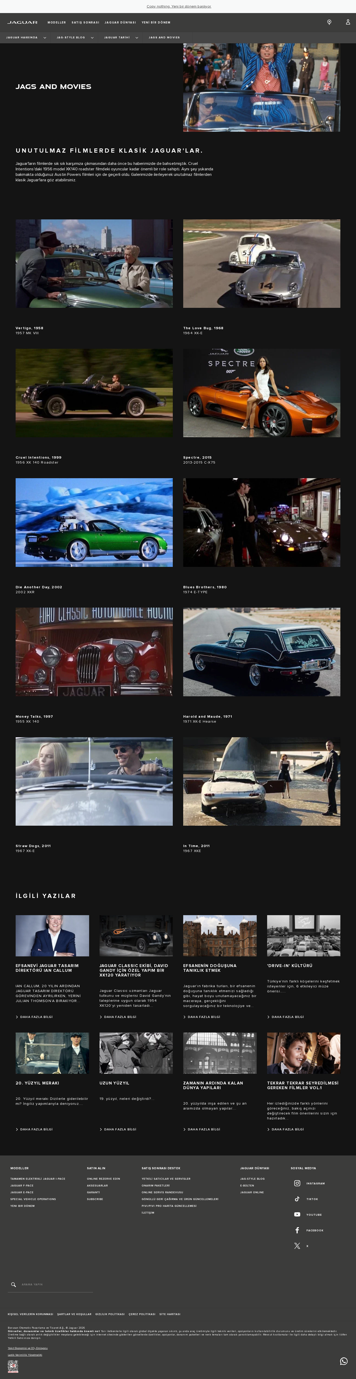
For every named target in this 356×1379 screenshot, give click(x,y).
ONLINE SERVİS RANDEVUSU (162, 1192)
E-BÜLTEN (247, 1185)
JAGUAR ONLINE (252, 1192)
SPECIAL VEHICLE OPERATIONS (33, 1199)
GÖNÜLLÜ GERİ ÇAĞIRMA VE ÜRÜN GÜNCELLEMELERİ (180, 1199)
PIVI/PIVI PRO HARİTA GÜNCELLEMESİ (169, 1206)
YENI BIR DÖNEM (22, 1206)
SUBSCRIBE (95, 1199)
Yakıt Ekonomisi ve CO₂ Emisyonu (28, 1348)
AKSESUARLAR (97, 1185)
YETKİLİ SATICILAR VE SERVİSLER (166, 1178)
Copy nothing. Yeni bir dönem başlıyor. (179, 6)
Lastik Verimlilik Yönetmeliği (25, 1355)
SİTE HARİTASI (170, 1314)
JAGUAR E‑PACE (22, 1192)
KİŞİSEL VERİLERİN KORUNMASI (30, 1314)
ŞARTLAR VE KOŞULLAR (74, 1314)
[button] (348, 22)
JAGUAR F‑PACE (22, 1185)
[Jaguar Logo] (22, 22)
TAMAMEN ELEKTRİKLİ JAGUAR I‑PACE (37, 1178)
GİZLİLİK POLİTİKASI (110, 1314)
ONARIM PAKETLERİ (156, 1185)
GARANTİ (93, 1192)
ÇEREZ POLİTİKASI (142, 1314)
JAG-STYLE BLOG (252, 1178)
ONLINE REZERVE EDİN (103, 1178)
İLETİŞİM (148, 1212)
